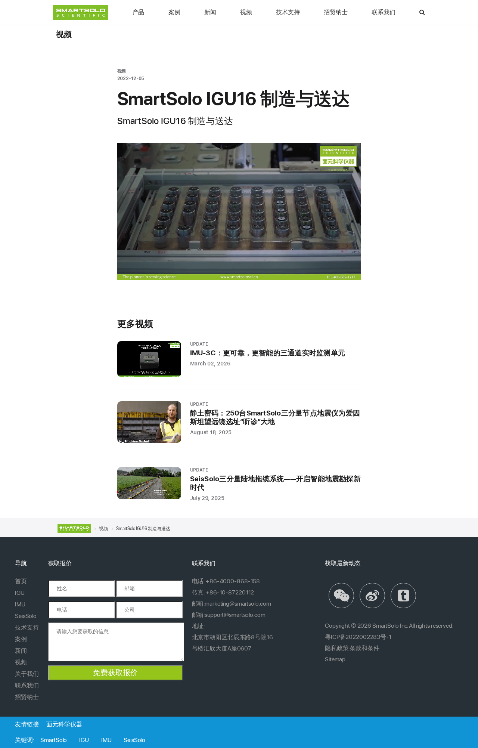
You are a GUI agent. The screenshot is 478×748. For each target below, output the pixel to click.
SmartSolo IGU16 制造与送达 (143, 528)
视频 (246, 12)
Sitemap (335, 659)
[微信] (342, 595)
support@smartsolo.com (235, 614)
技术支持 (287, 12)
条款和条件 (364, 648)
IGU (20, 592)
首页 (21, 581)
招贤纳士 (335, 12)
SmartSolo (53, 740)
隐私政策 (337, 648)
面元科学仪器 (64, 724)
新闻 (210, 12)
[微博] (373, 595)
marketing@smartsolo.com (238, 603)
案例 (174, 12)
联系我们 (383, 12)
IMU (20, 604)
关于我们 (27, 673)
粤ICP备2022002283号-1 (358, 636)
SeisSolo (26, 615)
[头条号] (404, 595)
